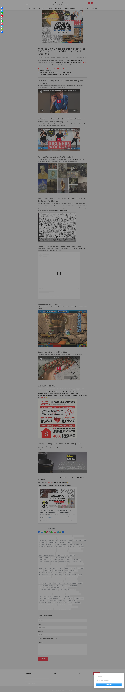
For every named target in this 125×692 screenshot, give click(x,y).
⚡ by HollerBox (109, 689)
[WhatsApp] (1, 13)
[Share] (1, 31)
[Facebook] (1, 8)
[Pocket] (1, 23)
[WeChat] (1, 29)
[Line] (1, 21)
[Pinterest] (1, 16)
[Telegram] (1, 26)
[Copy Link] (1, 18)
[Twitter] (1, 10)
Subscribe (109, 684)
